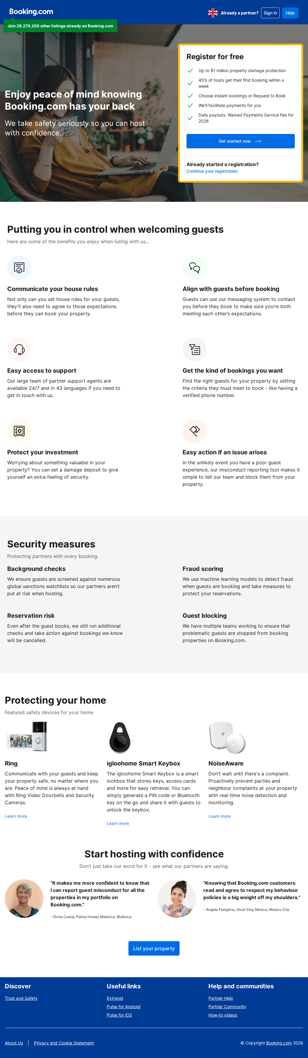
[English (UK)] (213, 13)
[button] (60, 26)
